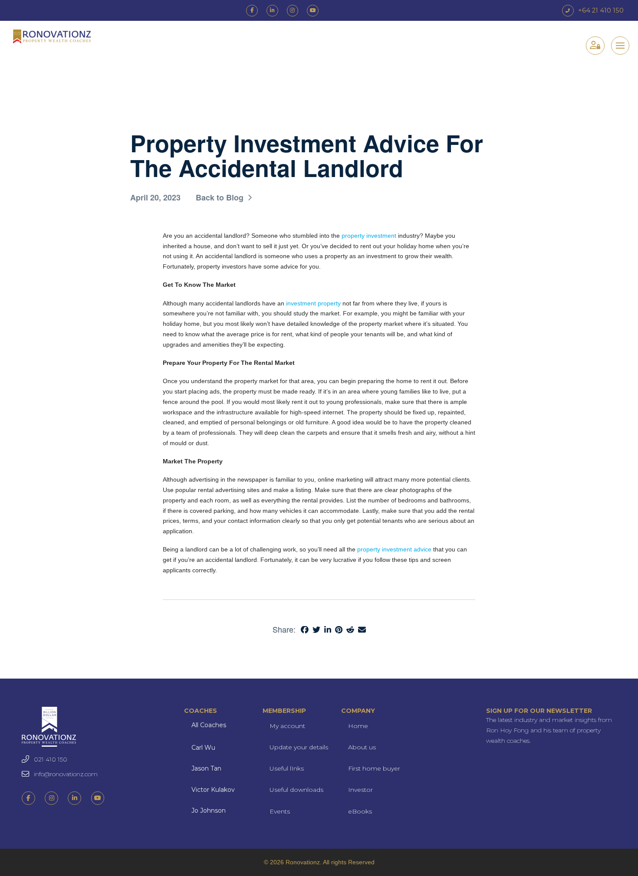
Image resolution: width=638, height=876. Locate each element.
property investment (369, 235)
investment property (313, 303)
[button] (620, 45)
